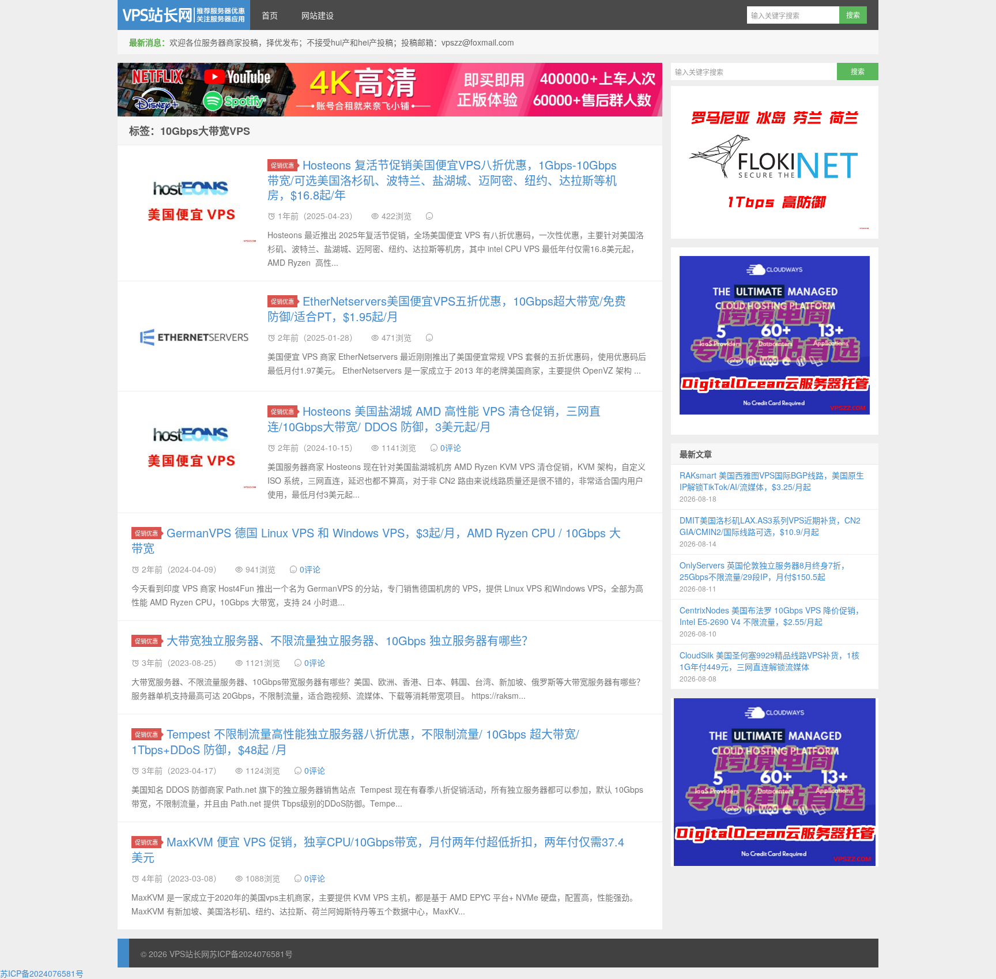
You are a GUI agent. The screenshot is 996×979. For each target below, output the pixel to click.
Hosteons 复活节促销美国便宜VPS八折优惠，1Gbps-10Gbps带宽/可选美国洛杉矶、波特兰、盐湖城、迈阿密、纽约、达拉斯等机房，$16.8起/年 (442, 179)
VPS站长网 (184, 15)
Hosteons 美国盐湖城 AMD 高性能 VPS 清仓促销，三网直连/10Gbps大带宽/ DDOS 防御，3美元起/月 (434, 418)
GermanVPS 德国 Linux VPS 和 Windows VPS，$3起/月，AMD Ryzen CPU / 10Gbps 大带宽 (376, 540)
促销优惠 (282, 165)
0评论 (450, 447)
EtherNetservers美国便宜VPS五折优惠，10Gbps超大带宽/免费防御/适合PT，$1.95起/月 (446, 308)
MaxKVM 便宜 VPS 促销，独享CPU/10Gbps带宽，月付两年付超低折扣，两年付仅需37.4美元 (377, 849)
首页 (270, 15)
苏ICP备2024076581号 (251, 953)
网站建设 (317, 15)
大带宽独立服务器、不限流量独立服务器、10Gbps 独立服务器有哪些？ (350, 640)
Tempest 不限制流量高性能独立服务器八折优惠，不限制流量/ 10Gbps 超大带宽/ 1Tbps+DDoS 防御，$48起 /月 (355, 741)
